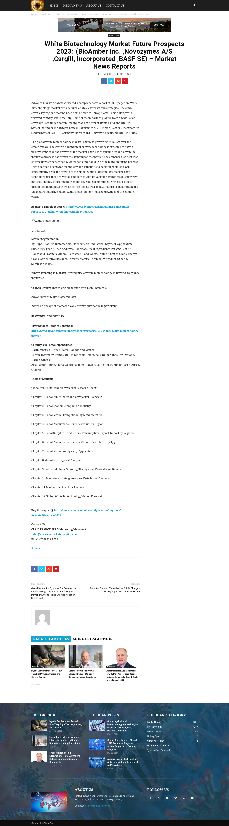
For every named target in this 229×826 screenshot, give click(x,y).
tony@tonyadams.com (98, 805)
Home (54, 5)
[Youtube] (192, 798)
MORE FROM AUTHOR (93, 639)
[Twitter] (167, 798)
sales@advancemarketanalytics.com (54, 534)
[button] (194, 5)
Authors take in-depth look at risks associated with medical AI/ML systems (122, 762)
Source (35, 548)
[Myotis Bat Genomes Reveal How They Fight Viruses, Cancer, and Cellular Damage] (48, 656)
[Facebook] (150, 798)
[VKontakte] (184, 798)
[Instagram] (159, 798)
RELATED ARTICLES (51, 639)
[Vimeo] (175, 798)
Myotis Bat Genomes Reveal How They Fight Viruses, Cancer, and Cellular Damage (46, 674)
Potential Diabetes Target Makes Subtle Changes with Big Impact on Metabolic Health (115, 590)
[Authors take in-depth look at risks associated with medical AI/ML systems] (97, 762)
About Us (93, 5)
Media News (72, 5)
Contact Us (115, 5)
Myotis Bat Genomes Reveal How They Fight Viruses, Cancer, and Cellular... (65, 724)
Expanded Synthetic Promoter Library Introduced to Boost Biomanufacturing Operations (82, 674)
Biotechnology (46, 14)
